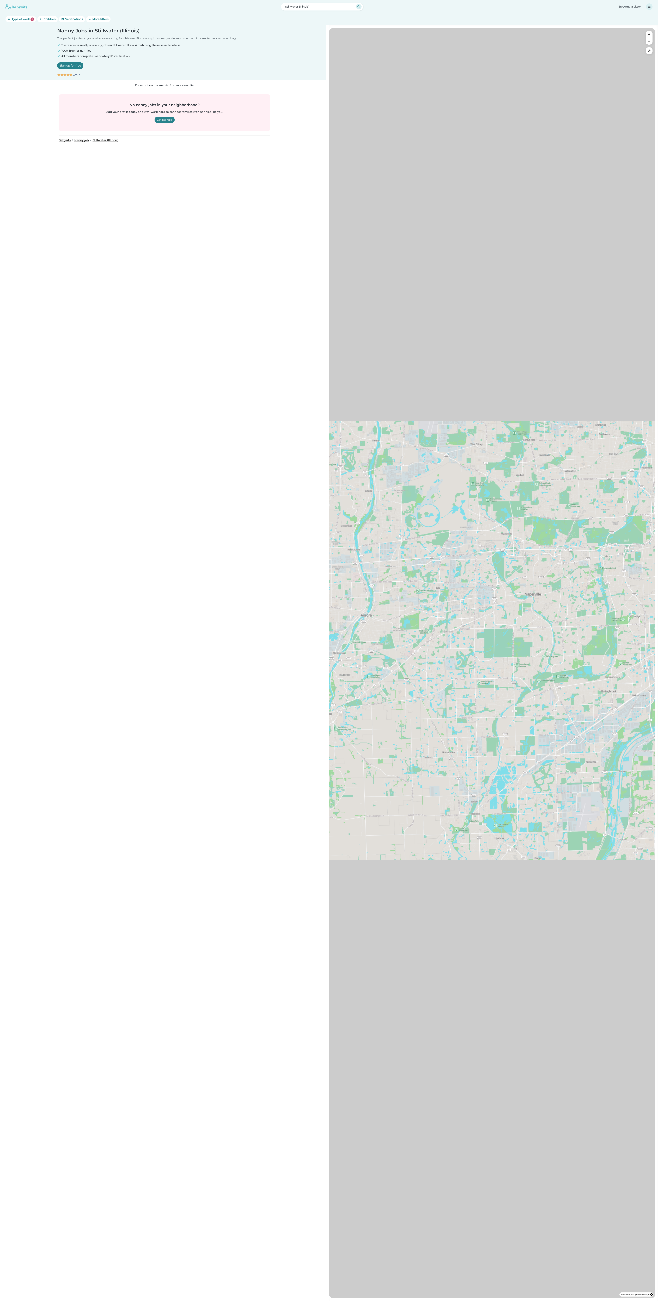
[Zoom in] (649, 34)
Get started (165, 119)
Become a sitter (630, 6)
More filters (100, 19)
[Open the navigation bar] (649, 6)
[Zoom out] (649, 41)
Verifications (73, 19)
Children (49, 19)
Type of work (22, 19)
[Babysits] (16, 7)
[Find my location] (649, 50)
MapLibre (625, 1294)
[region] (492, 663)
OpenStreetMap (641, 1294)
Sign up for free (70, 65)
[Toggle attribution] (651, 1294)
